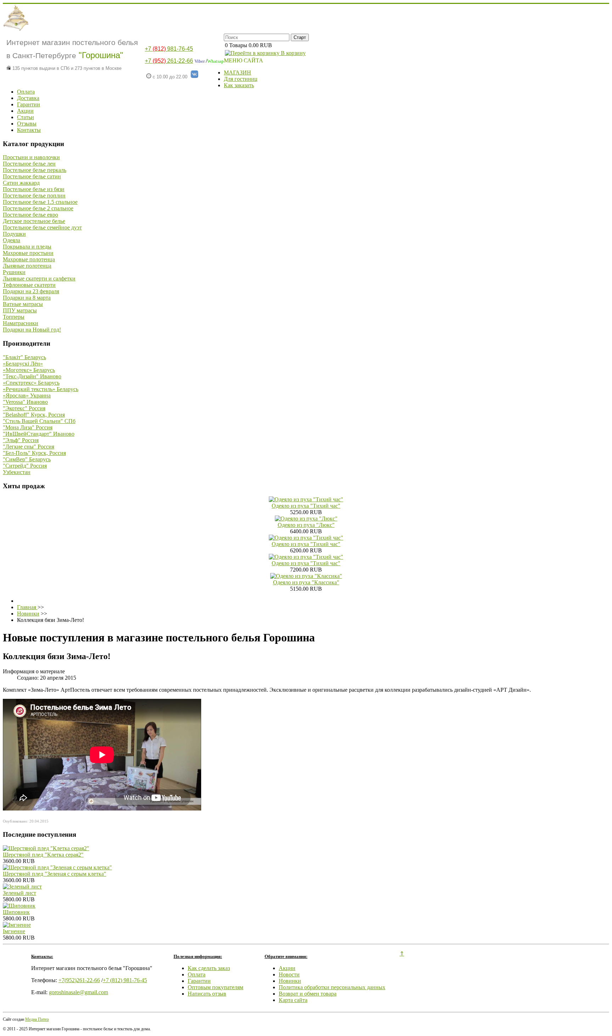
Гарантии (28, 104)
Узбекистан (16, 472)
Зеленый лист (19, 893)
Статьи (25, 117)
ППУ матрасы (20, 310)
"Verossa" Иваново (25, 402)
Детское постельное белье (34, 221)
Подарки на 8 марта (27, 298)
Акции (25, 111)
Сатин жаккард (21, 183)
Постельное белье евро (30, 215)
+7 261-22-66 (169, 61)
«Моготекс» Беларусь (29, 370)
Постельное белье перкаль (34, 170)
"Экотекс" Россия (24, 408)
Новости (289, 974)
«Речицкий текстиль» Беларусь (40, 389)
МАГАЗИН (237, 72)
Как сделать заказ (209, 968)
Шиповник (16, 912)
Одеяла (11, 240)
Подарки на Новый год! (32, 330)
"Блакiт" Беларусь (24, 357)
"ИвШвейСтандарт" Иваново (38, 434)
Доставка (28, 98)
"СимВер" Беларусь (27, 459)
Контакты (29, 130)
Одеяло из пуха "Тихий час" (306, 506)
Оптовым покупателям (215, 987)
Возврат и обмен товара (307, 994)
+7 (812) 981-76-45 (125, 980)
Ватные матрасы (23, 304)
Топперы (13, 317)
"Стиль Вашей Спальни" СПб (39, 421)
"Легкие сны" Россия (28, 447)
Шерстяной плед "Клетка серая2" (43, 855)
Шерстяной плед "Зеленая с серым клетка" (54, 874)
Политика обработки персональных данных (332, 987)
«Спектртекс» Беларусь (31, 383)
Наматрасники (20, 323)
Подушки (14, 234)
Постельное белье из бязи (33, 189)
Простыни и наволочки (31, 157)
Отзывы (26, 124)
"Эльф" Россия (21, 440)
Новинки (290, 981)
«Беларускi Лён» (23, 364)
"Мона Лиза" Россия (27, 427)
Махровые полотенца (29, 259)
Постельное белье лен (29, 164)
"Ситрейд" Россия (25, 466)
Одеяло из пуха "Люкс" (306, 525)
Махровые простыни (28, 253)
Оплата (26, 92)
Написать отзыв (207, 994)
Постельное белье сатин (32, 176)
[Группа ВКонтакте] (194, 76)
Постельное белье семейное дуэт (42, 227)
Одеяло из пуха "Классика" (306, 582)
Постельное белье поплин (34, 196)
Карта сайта (293, 1000)
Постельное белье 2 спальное (38, 208)
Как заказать (239, 85)
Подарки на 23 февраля (31, 291)
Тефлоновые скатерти (29, 285)
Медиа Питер (37, 1019)
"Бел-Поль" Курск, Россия (34, 453)
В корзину (292, 53)
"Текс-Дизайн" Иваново (32, 376)
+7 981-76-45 (169, 49)
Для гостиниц (240, 79)
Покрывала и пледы (27, 247)
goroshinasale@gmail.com (78, 992)
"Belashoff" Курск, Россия (34, 415)
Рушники (14, 272)
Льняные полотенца (27, 266)
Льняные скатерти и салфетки (39, 278)
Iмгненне (14, 931)
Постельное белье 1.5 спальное (40, 202)
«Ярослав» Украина (27, 395)
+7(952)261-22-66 (79, 980)
